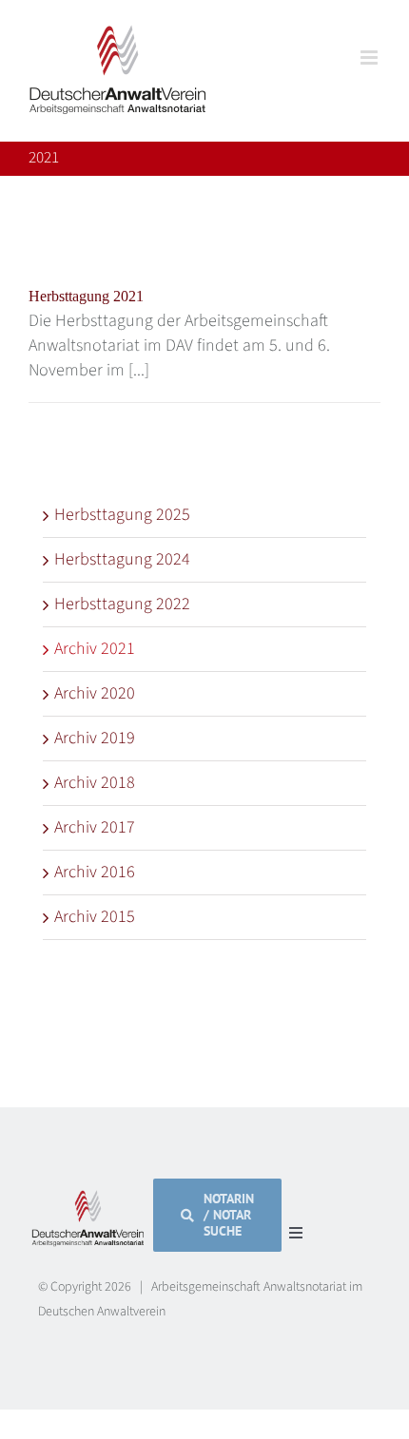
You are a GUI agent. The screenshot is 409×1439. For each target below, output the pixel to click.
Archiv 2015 (94, 917)
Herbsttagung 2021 (86, 296)
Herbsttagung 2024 (122, 559)
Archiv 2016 (94, 872)
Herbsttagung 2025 (122, 515)
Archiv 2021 (94, 649)
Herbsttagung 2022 (122, 604)
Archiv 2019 (94, 738)
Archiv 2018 (94, 783)
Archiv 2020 (94, 693)
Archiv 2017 (94, 827)
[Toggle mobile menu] (370, 57)
